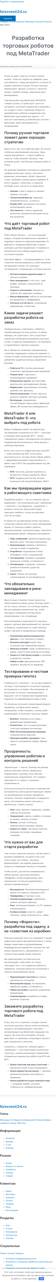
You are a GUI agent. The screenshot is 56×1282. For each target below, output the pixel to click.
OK (41, 1278)
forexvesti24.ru (13, 11)
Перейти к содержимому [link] (12, 1)
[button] (28, 25)
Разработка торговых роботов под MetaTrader (16, 66)
